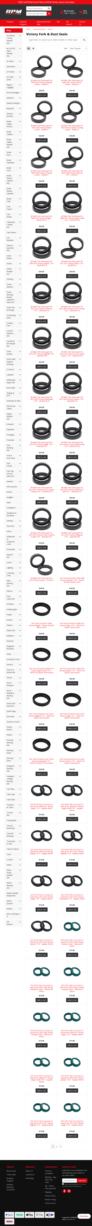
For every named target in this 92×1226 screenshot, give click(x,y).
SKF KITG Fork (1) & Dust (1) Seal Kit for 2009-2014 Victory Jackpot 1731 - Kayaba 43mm (72, 1078)
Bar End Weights (13, 92)
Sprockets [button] (10, 716)
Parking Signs (12, 609)
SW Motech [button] (10, 923)
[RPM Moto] (14, 12)
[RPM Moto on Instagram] (69, 1191)
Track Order (11, 1174)
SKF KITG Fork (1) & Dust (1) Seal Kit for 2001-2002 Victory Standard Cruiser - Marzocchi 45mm (41, 988)
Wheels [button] (9, 909)
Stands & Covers (13, 722)
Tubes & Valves (13, 849)
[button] (68, 12)
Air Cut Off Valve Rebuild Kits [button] (11, 52)
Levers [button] (9, 562)
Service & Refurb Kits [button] (11, 671)
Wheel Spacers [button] (10, 902)
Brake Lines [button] (9, 169)
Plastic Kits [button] (11, 630)
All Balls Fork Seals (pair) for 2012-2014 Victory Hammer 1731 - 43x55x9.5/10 (41, 308)
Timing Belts (11, 820)
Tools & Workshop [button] (11, 827)
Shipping (48, 1192)
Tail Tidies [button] (10, 789)
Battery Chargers (13, 103)
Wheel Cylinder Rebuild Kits (12, 894)
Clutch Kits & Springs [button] (11, 308)
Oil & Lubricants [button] (11, 597)
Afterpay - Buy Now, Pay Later (50, 1179)
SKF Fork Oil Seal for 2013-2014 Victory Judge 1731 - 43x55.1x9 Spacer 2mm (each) (72, 716)
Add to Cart (41, 95)
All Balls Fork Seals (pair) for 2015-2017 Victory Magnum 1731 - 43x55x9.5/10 (72, 535)
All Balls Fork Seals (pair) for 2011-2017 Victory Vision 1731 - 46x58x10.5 (72, 263)
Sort (65, 48)
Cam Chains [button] (9, 207)
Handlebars (11, 508)
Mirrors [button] (9, 591)
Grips (9, 502)
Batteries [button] (10, 98)
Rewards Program (23, 23)
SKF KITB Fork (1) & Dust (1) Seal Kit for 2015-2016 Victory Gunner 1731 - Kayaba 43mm (41, 942)
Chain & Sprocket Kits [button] (10, 248)
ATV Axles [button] (10, 72)
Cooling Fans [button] (10, 324)
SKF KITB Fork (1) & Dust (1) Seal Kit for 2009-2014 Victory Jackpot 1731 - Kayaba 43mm (41, 851)
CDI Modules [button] (10, 239)
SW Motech (69, 23)
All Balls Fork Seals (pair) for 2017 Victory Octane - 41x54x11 (41, 579)
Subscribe (82, 1180)
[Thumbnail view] (28, 48)
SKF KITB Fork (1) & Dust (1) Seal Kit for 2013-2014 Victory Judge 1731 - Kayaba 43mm (41, 897)
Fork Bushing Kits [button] (10, 447)
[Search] (84, 39)
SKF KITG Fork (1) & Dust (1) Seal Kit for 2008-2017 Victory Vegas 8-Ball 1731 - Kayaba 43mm (41, 1079)
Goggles (10, 497)
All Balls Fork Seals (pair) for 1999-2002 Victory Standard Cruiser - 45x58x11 (41, 82)
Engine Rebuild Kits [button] (9, 416)
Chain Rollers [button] (9, 257)
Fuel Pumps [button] (9, 464)
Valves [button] (9, 865)
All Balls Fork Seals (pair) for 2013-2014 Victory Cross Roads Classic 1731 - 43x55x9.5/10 (72, 354)
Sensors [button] (10, 664)
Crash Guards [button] (9, 352)
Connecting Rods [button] (11, 316)
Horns (9, 531)
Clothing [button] (10, 279)
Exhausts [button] (10, 424)
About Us (29, 1171)
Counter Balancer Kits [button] (10, 333)
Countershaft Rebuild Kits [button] (11, 343)
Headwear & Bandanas (11, 514)
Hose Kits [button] (10, 526)
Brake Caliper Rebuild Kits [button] (9, 143)
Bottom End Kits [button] (10, 115)
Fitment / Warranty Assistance (11, 1187)
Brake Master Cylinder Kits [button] (10, 179)
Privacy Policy (50, 1196)
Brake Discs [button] (9, 153)
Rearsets (10, 641)
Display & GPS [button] (10, 394)
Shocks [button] (9, 677)
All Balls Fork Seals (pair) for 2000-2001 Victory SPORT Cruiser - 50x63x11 (72, 82)
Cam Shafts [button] (9, 215)
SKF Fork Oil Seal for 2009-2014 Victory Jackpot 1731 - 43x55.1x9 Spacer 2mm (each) (72, 670)
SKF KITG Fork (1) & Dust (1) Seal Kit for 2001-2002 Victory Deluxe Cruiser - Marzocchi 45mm (72, 943)
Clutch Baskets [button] (10, 285)
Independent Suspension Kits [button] (11, 540)
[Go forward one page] (61, 1146)
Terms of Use (50, 1203)
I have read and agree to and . (74, 1185)
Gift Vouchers (12, 487)
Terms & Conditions (49, 1172)
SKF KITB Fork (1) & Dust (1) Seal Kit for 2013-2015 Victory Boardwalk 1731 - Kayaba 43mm (72, 897)
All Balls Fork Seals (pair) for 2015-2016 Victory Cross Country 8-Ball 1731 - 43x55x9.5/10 (41, 535)
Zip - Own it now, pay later (50, 1187)
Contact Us (82, 23)
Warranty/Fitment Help (43, 23)
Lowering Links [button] (10, 574)
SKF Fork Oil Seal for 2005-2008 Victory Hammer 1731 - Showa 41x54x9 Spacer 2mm (72, 580)
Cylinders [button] (10, 375)
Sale (58, 22)
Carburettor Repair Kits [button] (11, 224)
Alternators (11, 66)
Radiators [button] (10, 636)
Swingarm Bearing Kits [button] (10, 768)
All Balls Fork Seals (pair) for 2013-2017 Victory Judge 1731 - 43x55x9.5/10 (41, 444)
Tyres (9, 854)
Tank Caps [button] (11, 794)
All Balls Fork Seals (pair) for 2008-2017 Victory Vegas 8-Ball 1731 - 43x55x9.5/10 (72, 218)
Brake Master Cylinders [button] (10, 191)
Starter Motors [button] (9, 728)
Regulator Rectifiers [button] (10, 647)
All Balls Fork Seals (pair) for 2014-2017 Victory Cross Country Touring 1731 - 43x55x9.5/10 (41, 489)
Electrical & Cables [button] (11, 407)
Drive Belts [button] (11, 388)
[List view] (33, 48)
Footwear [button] (10, 440)
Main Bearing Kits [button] (10, 583)
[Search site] (49, 8)
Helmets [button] (10, 521)
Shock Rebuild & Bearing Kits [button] (10, 694)
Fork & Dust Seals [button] (11, 456)
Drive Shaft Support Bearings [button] (11, 361)
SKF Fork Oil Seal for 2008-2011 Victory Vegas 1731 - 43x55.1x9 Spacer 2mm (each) (72, 625)
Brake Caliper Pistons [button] (9, 124)
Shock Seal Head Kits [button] (11, 704)
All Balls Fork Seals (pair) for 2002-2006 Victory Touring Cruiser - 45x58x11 (41, 173)
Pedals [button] (9, 614)
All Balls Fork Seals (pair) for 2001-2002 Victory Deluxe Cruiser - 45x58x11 (41, 127)
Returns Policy (50, 1199)
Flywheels (10, 429)
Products (10, 22)
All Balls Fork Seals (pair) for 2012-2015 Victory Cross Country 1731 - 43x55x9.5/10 (72, 308)
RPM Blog (30, 1178)
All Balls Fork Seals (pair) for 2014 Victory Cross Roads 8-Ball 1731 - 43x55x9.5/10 (72, 444)
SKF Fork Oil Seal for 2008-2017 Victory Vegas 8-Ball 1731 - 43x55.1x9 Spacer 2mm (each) (41, 670)
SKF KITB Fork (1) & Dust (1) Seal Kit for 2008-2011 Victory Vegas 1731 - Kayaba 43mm (41, 806)
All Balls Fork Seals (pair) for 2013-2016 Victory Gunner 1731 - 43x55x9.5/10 (72, 399)
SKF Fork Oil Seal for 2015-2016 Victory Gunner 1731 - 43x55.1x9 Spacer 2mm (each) (72, 761)
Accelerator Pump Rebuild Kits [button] (11, 39)
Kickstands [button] (11, 549)
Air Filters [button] (10, 61)
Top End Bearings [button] (10, 834)
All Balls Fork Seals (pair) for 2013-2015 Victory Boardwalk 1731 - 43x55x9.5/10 (41, 399)
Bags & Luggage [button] (10, 86)
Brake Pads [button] (9, 200)
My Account (11, 1171)
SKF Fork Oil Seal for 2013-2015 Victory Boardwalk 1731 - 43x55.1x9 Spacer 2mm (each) (41, 761)
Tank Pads (11, 799)
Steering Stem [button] (10, 759)
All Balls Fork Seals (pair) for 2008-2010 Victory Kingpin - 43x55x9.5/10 (41, 218)
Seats (9, 654)
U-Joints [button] (10, 859)
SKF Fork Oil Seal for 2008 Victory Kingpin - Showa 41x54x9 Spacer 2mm (41, 625)
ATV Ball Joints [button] (10, 78)
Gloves (9, 492)
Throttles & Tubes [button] (10, 806)
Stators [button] (9, 735)
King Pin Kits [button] (10, 556)
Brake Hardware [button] (10, 161)
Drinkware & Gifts (13, 401)
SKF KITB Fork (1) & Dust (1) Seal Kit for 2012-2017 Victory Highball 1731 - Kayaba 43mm (72, 851)
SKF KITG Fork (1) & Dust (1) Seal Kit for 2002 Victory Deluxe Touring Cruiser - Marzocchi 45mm (72, 988)
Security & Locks (13, 659)
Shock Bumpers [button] (10, 684)
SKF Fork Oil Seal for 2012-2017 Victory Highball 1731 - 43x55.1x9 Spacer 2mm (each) (41, 716)
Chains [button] (9, 263)
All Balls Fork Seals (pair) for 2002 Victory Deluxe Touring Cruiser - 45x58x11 (72, 127)
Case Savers (11, 232)
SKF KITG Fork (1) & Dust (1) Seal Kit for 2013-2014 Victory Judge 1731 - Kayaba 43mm (72, 1123)
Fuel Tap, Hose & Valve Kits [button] (10, 473)
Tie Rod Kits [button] (10, 813)
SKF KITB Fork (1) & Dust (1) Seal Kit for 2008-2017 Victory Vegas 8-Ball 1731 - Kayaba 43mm (72, 807)
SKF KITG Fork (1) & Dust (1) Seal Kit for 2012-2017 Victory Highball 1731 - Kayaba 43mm (41, 1123)
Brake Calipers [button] (10, 133)
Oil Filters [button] (10, 604)
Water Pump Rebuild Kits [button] (9, 874)
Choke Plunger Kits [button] (10, 271)
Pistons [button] (9, 620)
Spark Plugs (11, 711)
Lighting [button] (10, 568)
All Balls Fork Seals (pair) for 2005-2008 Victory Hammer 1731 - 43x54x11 (72, 173)
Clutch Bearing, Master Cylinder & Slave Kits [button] (11, 297)
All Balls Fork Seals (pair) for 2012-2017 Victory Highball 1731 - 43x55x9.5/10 (41, 354)
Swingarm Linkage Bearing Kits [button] (10, 780)
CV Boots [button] (10, 369)
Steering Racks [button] (10, 751)
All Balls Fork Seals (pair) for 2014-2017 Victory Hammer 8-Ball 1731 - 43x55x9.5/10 (72, 489)
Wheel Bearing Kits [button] (10, 885)
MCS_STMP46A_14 (13, 915)
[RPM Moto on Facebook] (64, 1191)
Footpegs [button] (10, 435)
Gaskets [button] (10, 481)
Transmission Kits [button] (11, 842)
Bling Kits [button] (10, 108)
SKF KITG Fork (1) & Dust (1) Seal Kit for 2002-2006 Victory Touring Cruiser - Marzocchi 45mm (41, 1033)
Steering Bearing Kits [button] (10, 742)
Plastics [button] (10, 625)
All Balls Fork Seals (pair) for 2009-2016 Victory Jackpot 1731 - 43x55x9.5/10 (41, 263)
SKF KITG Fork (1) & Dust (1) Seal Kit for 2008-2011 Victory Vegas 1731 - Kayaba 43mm (72, 1032)
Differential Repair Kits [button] (11, 381)
